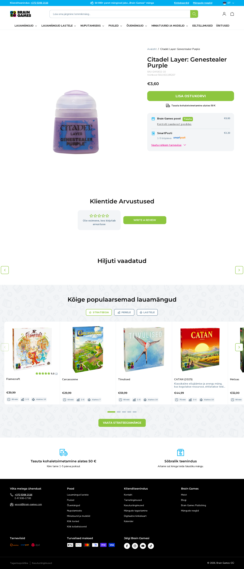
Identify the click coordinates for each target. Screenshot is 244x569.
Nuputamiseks (74, 510)
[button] (26, 26)
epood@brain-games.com (28, 504)
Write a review (144, 220)
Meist (184, 494)
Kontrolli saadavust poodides (174, 124)
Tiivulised (124, 379)
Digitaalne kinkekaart (135, 516)
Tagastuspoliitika (19, 563)
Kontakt (128, 494)
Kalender (128, 521)
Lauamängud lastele (78, 494)
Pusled (70, 500)
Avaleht (152, 49)
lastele (149, 312)
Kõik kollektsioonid (77, 526)
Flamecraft (13, 379)
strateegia (101, 312)
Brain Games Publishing (193, 505)
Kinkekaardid (181, 3)
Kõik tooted (73, 521)
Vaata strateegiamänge (122, 422)
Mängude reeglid (202, 3)
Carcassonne (70, 379)
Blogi (183, 500)
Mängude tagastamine (136, 510)
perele (126, 312)
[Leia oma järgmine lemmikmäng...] (194, 14)
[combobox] (124, 14)
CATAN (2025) (183, 379)
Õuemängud (73, 505)
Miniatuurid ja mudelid (78, 516)
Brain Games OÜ (225, 563)
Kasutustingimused (134, 505)
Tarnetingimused (133, 500)
